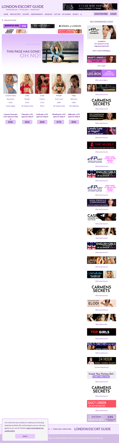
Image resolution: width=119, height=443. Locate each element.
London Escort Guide (23, 6)
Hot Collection (74, 106)
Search (76, 14)
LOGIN (113, 14)
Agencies (48, 14)
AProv (42, 106)
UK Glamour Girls (27, 106)
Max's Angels (102, 66)
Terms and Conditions (62, 429)
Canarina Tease (10, 95)
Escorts (26, 14)
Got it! (25, 436)
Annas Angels (10, 106)
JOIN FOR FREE (100, 14)
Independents (37, 14)
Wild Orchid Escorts (101, 353)
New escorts (15, 14)
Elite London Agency (101, 80)
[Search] (81, 14)
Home (6, 14)
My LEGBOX (66, 14)
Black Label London (101, 238)
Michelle (59, 95)
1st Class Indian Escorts (101, 367)
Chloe (27, 95)
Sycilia (42, 95)
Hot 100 (57, 14)
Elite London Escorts (101, 94)
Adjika (74, 95)
